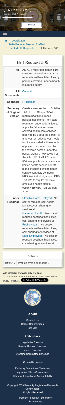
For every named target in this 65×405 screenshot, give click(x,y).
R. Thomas (28, 102)
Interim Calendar (33, 350)
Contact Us (32, 320)
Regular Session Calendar (32, 346)
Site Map (32, 327)
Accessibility (36, 401)
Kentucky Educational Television (32, 368)
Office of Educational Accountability (32, 376)
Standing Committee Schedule (32, 353)
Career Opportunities (32, 324)
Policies (23, 397)
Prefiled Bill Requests (21, 48)
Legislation (18, 40)
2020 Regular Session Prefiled (27, 44)
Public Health (30, 224)
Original (27, 91)
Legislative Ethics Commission (32, 372)
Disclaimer (46, 397)
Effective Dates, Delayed (37, 198)
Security (34, 397)
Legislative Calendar (33, 342)
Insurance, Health (32, 213)
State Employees (32, 236)
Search (32, 24)
